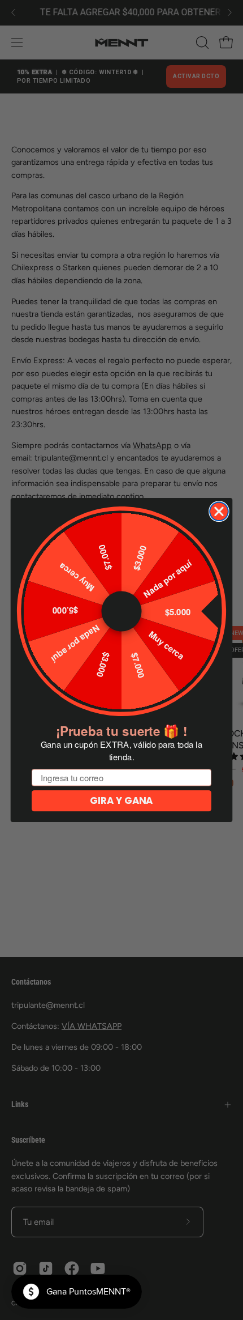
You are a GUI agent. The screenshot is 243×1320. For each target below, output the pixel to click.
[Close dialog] (219, 511)
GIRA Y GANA (121, 800)
